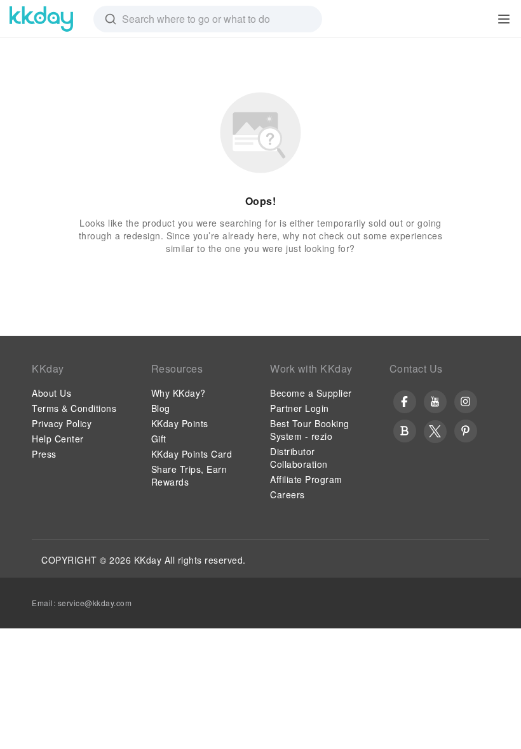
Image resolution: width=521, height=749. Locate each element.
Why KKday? (178, 393)
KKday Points (179, 423)
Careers (287, 494)
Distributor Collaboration (299, 457)
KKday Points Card (192, 453)
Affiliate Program (306, 479)
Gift (158, 438)
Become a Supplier (311, 393)
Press (44, 453)
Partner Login (299, 408)
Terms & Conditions (74, 408)
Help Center (58, 438)
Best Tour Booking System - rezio (309, 429)
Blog (160, 408)
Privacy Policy (61, 423)
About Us (51, 393)
